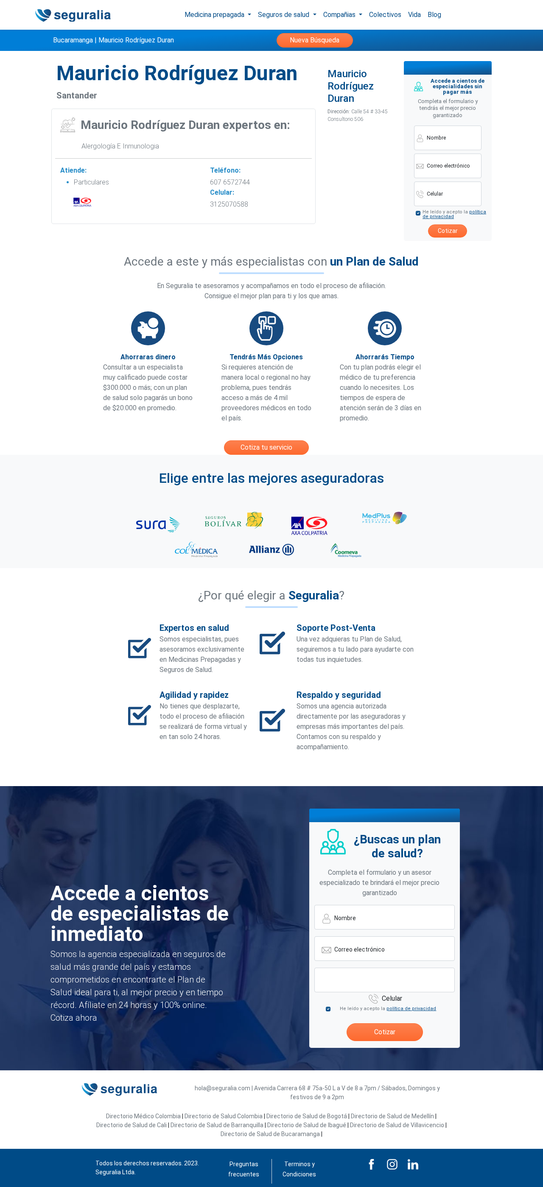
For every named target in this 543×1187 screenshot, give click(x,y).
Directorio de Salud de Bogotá (306, 1116)
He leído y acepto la (454, 214)
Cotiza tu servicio (266, 447)
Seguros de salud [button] (284, 15)
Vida (414, 15)
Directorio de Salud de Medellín (392, 1116)
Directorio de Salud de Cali (131, 1125)
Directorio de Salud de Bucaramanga (270, 1134)
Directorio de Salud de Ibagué (306, 1125)
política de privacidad (411, 1008)
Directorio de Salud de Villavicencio (397, 1125)
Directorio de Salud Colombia (224, 1116)
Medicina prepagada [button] (215, 15)
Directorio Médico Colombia (143, 1116)
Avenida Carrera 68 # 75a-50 (292, 1088)
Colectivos (385, 15)
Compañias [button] (340, 15)
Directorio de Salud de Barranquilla (217, 1125)
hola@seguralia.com (222, 1088)
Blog (434, 15)
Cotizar (448, 230)
